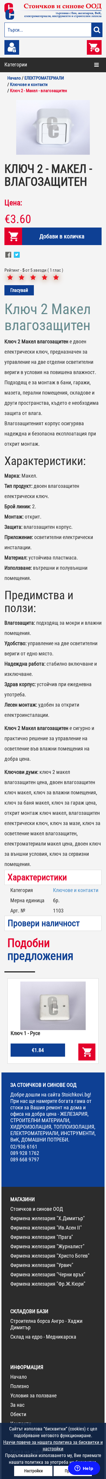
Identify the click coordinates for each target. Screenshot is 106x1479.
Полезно (19, 1386)
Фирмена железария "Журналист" (47, 1246)
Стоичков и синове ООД (36, 1209)
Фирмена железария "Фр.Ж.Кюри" (47, 1284)
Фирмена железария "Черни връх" (47, 1274)
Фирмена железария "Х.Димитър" (47, 1218)
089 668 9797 (24, 1159)
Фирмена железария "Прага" (41, 1237)
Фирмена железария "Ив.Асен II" (46, 1228)
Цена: (13, 202)
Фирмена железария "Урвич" (41, 1265)
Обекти (18, 1414)
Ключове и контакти (75, 890)
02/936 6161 (23, 1147)
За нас (17, 1405)
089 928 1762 (24, 1153)
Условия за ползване (33, 1395)
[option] (53, 127)
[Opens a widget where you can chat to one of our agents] (84, 1468)
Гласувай (19, 290)
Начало (18, 1377)
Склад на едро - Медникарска (43, 1337)
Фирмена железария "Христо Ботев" (50, 1256)
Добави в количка (62, 236)
